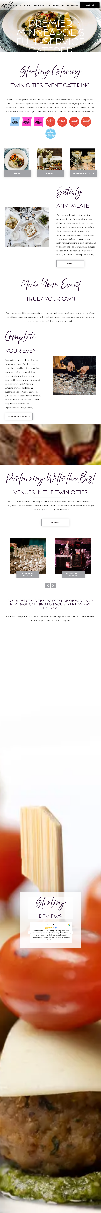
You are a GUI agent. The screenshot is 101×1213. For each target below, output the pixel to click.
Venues (75, 5)
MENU (17, 173)
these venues (61, 502)
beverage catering (26, 408)
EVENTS (50, 173)
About (19, 5)
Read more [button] (51, 940)
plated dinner (33, 317)
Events (55, 5)
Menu (27, 5)
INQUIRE (89, 5)
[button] (71, 932)
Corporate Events (73, 574)
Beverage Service (40, 5)
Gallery (65, 5)
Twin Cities (65, 100)
